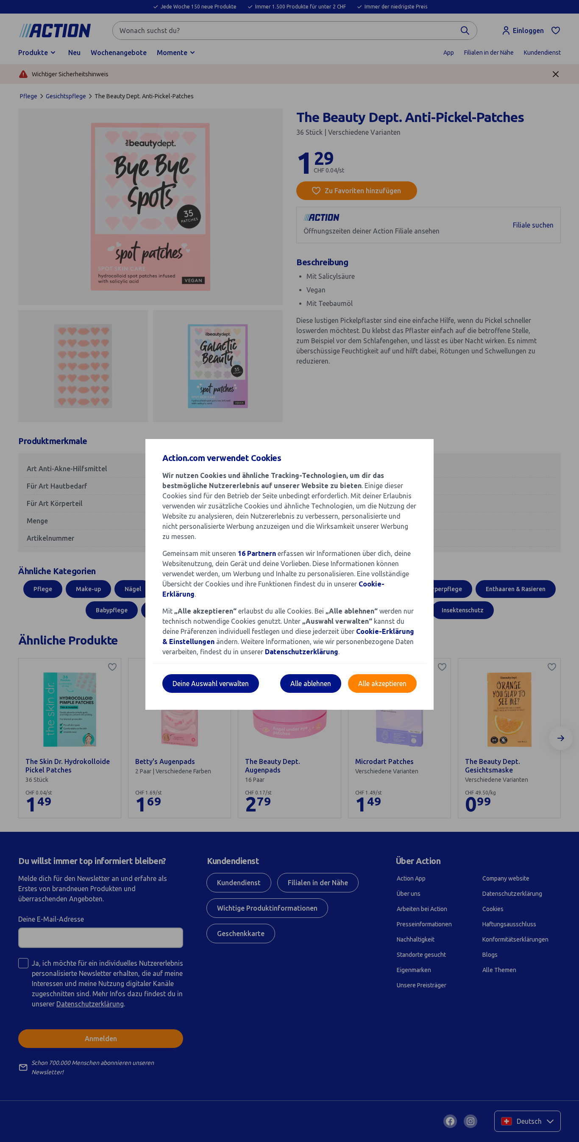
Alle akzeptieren (382, 683)
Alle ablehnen (310, 683)
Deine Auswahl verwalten (211, 683)
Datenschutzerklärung (301, 652)
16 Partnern (257, 553)
